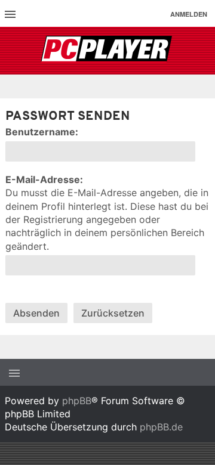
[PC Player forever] (108, 51)
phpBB (76, 401)
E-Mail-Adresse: (44, 179)
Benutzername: (41, 132)
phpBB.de (161, 427)
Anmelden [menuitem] (188, 14)
